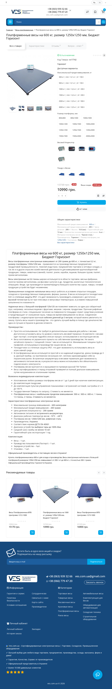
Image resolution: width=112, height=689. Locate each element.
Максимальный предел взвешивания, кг (74, 72)
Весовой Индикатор (65, 142)
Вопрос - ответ (75, 46)
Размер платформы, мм (67, 113)
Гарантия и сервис (16, 593)
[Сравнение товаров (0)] (87, 12)
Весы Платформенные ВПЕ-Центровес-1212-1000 (20, 513)
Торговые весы (65, 593)
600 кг (91, 224)
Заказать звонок (94, 582)
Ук (100, 2)
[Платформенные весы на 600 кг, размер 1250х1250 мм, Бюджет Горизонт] (30, 78)
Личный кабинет (15, 629)
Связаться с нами (40, 598)
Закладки (36, 629)
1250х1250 (61, 240)
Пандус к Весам (63, 168)
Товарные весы (65, 598)
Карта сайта (37, 602)
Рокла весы (63, 615)
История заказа (14, 633)
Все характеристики (65, 242)
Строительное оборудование (89, 618)
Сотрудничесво (39, 593)
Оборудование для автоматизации (92, 606)
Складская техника (92, 612)
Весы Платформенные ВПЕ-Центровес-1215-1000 (88, 513)
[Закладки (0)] (95, 12)
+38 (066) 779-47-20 (57, 11)
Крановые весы (65, 606)
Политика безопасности (13, 599)
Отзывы (56, 46)
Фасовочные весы (66, 602)
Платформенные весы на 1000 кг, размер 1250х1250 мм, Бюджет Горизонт (55, 515)
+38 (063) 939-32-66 (57, 8)
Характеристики (36, 46)
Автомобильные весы (93, 593)
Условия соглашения (16, 605)
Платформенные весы (68, 611)
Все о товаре (16, 46)
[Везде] (98, 22)
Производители (39, 606)
